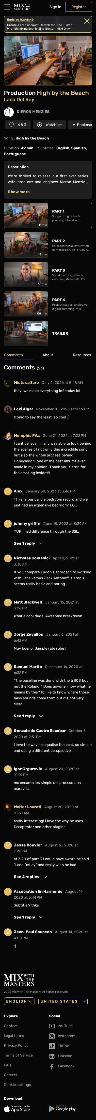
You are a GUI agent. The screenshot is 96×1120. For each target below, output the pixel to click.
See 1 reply (24, 543)
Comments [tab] (13, 355)
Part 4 (58, 300)
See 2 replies (26, 876)
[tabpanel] (48, 660)
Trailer (60, 333)
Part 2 (58, 241)
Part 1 (58, 211)
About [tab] (48, 355)
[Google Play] (70, 1108)
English (16, 1001)
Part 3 (58, 270)
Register (78, 7)
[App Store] (25, 1108)
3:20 (22, 859)
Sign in (55, 7)
